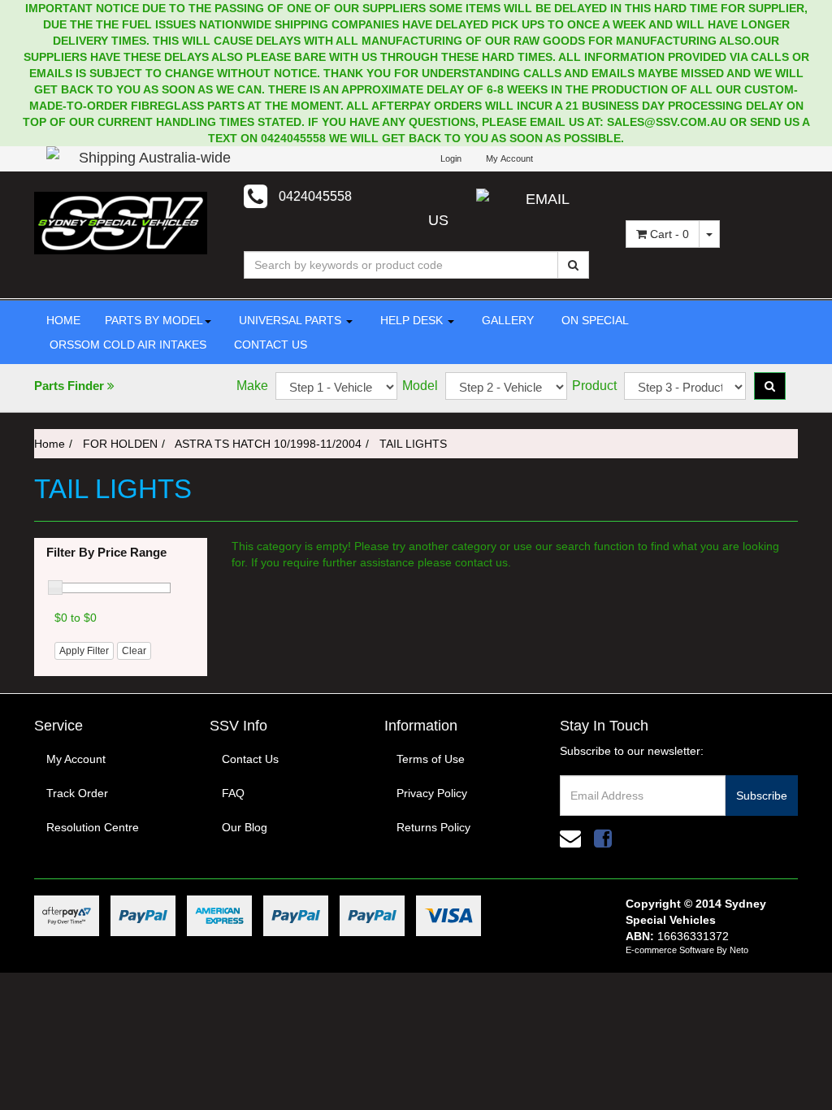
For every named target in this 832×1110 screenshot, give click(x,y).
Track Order (77, 793)
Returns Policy (433, 827)
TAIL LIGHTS (413, 443)
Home (49, 443)
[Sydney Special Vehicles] (120, 221)
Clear (134, 651)
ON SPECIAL (593, 320)
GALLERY (506, 320)
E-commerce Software (670, 950)
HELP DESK (411, 320)
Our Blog (244, 827)
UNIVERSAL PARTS (290, 320)
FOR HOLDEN (120, 443)
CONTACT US (269, 344)
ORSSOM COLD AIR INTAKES (126, 344)
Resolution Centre (92, 827)
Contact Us (250, 758)
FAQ (233, 793)
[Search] (573, 265)
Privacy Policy (431, 793)
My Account (76, 758)
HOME (63, 320)
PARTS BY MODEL (154, 320)
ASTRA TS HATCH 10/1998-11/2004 (268, 443)
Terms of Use (430, 758)
